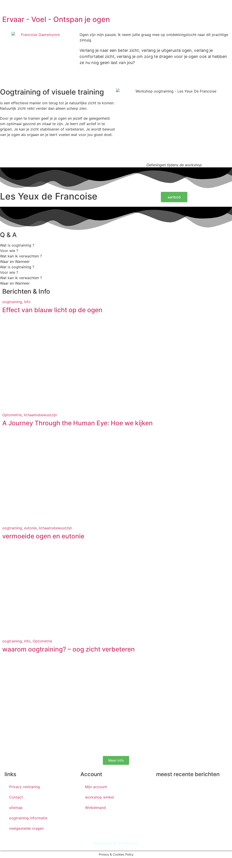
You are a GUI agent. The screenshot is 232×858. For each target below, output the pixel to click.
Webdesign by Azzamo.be (115, 843)
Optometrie (12, 415)
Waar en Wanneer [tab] (15, 261)
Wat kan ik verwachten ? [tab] (21, 256)
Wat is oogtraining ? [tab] (17, 245)
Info (27, 301)
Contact (16, 797)
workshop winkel (99, 797)
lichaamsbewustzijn (40, 415)
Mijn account (96, 786)
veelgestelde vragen (26, 828)
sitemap (16, 807)
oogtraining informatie (28, 818)
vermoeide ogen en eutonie (43, 536)
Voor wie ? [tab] (9, 250)
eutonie (30, 528)
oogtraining (12, 301)
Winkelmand (95, 807)
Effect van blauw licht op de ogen (52, 310)
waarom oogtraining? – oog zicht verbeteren (68, 649)
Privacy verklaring (24, 786)
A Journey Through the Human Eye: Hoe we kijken (77, 423)
